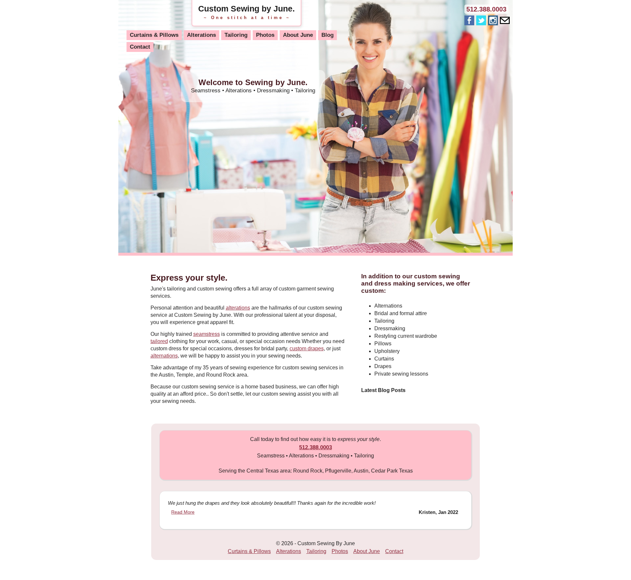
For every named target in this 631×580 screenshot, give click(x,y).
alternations (164, 356)
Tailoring (235, 35)
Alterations (201, 35)
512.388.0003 (486, 9)
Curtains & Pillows (154, 35)
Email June (505, 22)
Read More (183, 512)
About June (298, 35)
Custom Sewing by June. (246, 8)
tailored (159, 341)
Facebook (469, 20)
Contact (140, 47)
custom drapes (307, 348)
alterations (238, 308)
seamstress (206, 334)
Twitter (481, 20)
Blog (327, 35)
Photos (265, 35)
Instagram (493, 20)
